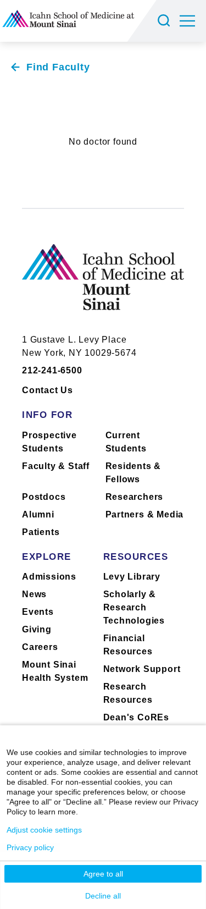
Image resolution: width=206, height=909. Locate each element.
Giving (37, 629)
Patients (40, 532)
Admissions (49, 576)
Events (38, 611)
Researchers (134, 497)
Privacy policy (30, 847)
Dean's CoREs (136, 717)
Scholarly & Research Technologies (134, 607)
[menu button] (193, 21)
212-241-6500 (52, 370)
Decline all (103, 895)
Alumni (38, 514)
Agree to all (103, 873)
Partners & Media (144, 514)
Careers (40, 647)
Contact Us (47, 390)
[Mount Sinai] (103, 285)
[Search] (165, 21)
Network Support (142, 669)
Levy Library (132, 576)
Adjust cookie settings (44, 829)
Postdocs (43, 497)
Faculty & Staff (56, 466)
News (34, 594)
